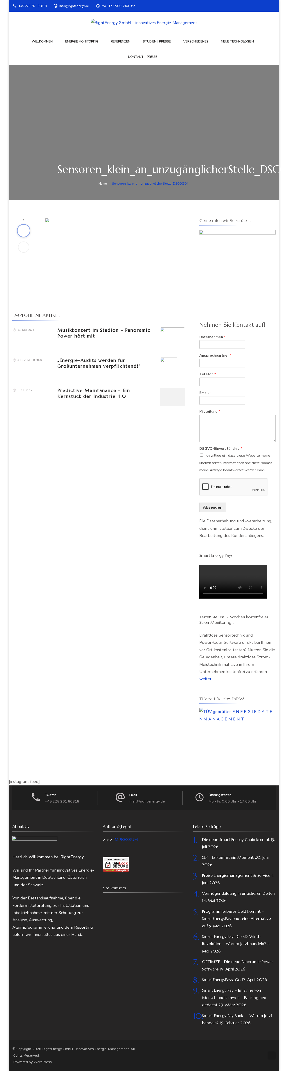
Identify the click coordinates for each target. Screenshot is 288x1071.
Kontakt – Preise (142, 57)
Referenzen (120, 41)
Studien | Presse (157, 41)
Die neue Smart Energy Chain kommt (236, 839)
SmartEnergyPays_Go (221, 979)
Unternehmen (212, 337)
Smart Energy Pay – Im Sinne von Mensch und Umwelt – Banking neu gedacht (234, 997)
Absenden (212, 507)
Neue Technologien (237, 41)
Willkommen (42, 41)
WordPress (43, 1062)
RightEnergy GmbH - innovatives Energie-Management (85, 1048)
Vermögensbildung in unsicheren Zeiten (238, 893)
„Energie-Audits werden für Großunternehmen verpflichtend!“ (98, 363)
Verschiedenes (195, 41)
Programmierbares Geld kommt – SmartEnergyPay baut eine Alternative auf (236, 918)
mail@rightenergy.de (74, 6)
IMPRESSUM (126, 839)
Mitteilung (209, 411)
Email (205, 393)
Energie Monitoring (81, 41)
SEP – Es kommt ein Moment (228, 857)
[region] (237, 268)
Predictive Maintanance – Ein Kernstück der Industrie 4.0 (93, 393)
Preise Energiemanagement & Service (236, 875)
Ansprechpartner (215, 355)
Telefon (207, 374)
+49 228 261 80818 (32, 6)
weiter (205, 679)
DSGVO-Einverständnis (220, 448)
